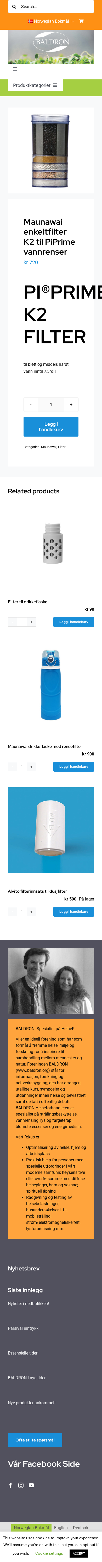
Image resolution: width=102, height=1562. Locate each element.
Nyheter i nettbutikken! (28, 1303)
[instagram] (21, 1485)
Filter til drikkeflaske (27, 601)
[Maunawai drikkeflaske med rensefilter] (51, 685)
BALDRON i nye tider (27, 1377)
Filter (61, 447)
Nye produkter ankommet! (31, 1402)
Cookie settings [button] (49, 1553)
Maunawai (48, 447)
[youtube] (31, 1485)
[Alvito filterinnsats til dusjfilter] (51, 830)
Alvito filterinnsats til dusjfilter (37, 891)
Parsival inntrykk (23, 1328)
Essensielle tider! (23, 1353)
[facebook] (10, 1485)
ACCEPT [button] (79, 1553)
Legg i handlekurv (51, 426)
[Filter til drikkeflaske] (51, 541)
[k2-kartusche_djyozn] (51, 150)
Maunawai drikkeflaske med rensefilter (45, 746)
